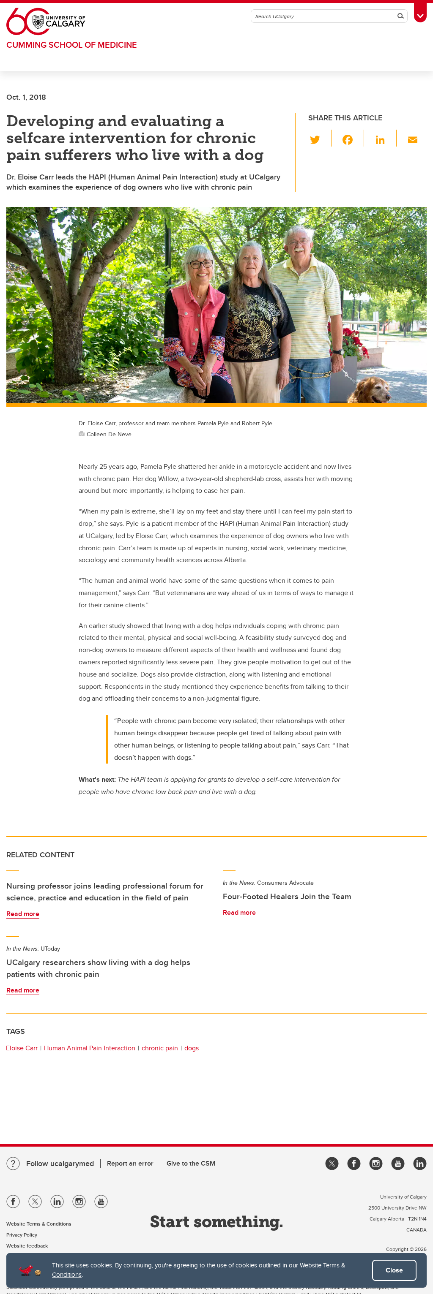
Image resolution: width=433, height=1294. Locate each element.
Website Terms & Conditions (38, 1223)
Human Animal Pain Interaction (89, 1048)
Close (394, 1270)
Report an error (130, 1163)
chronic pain (160, 1048)
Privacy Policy (21, 1234)
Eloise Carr (22, 1048)
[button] (320, 138)
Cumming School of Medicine (71, 44)
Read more (22, 914)
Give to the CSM (191, 1163)
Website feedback (27, 1245)
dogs (191, 1048)
